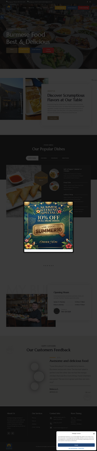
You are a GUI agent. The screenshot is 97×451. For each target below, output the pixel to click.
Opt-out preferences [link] (73, 448)
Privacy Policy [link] (81, 448)
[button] (94, 433)
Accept (76, 445)
